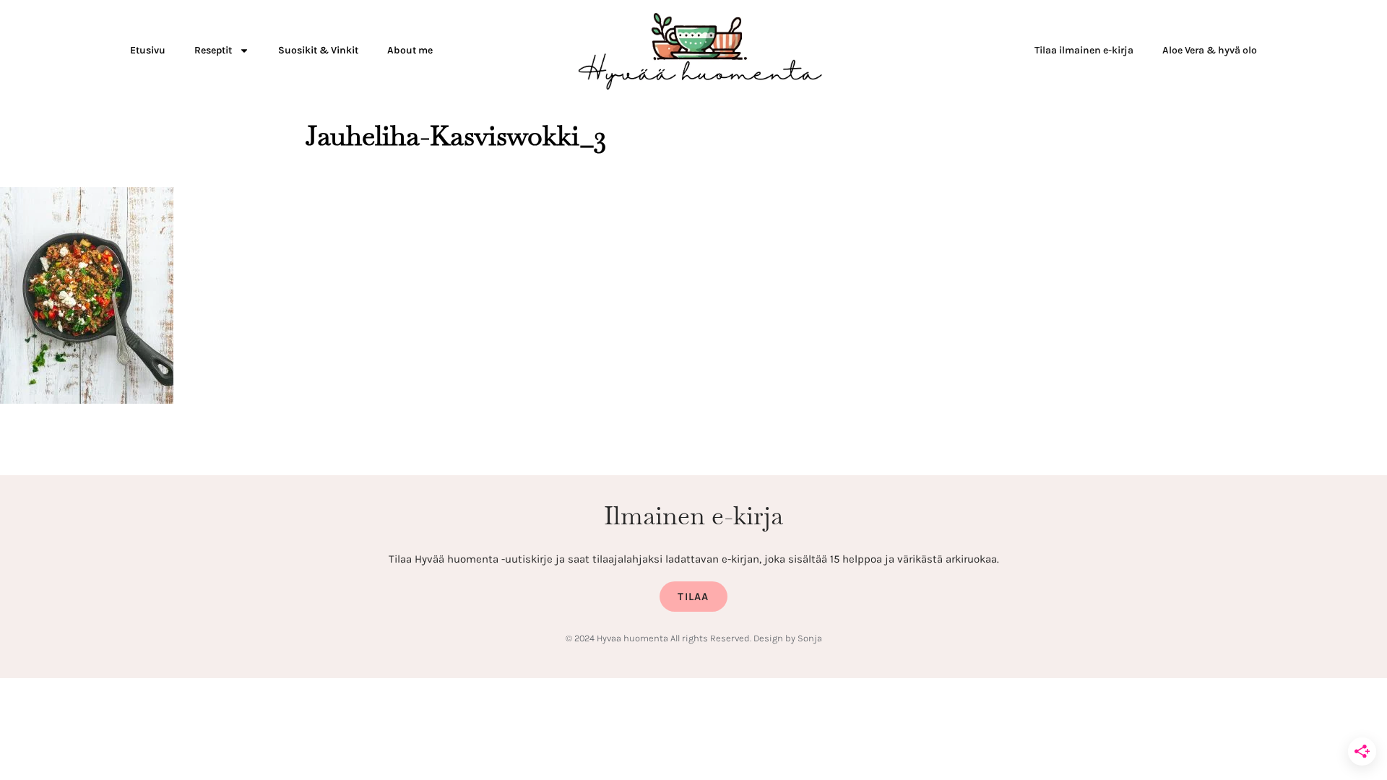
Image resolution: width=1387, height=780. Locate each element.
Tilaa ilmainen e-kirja (1083, 50)
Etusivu (147, 50)
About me (410, 50)
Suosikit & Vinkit (318, 50)
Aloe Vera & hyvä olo (1209, 50)
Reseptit (213, 50)
